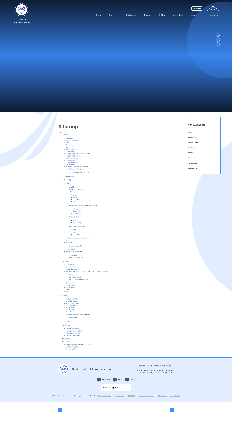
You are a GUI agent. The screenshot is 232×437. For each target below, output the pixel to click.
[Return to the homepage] (63, 369)
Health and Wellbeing (77, 226)
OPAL (67, 240)
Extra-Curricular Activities (78, 279)
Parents (65, 261)
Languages (77, 213)
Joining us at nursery (73, 329)
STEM (71, 191)
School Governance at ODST (79, 172)
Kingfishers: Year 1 (72, 301)
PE (74, 232)
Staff (67, 143)
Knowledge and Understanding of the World (84, 205)
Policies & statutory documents (77, 167)
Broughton (73, 318)
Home (60, 119)
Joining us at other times (74, 333)
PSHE (74, 230)
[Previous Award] (60, 410)
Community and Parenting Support (78, 345)
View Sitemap (119, 396)
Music (75, 220)
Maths (75, 197)
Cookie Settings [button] (175, 396)
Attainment (70, 149)
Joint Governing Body (73, 169)
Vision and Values (72, 141)
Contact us (70, 176)
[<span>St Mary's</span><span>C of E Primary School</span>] (21, 9)
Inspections (70, 151)
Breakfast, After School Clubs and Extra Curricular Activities (87, 271)
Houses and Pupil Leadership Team (78, 314)
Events (68, 289)
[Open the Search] (218, 9)
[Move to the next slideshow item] (218, 40)
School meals (70, 285)
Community (66, 341)
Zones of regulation (76, 246)
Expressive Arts (74, 217)
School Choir (70, 321)
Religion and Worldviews (77, 189)
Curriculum (69, 183)
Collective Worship (76, 257)
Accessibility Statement (146, 396)
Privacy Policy (162, 396)
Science (76, 195)
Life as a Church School (74, 252)
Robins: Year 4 (71, 308)
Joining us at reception (74, 331)
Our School (66, 135)
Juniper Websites (106, 396)
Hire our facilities (71, 349)
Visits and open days (73, 335)
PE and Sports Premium (74, 162)
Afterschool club (75, 277)
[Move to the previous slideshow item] (218, 35)
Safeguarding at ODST (73, 156)
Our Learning (66, 180)
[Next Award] (172, 410)
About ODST (70, 147)
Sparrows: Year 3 (72, 305)
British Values (70, 249)
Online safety (70, 287)
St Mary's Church (72, 347)
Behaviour (69, 242)
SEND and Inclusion (72, 158)
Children (65, 295)
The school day (71, 267)
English (71, 187)
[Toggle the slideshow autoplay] (218, 44)
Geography (77, 211)
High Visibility (131, 396)
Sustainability (70, 164)
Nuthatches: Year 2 (72, 303)
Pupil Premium (71, 160)
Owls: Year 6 (70, 312)
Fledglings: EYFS (71, 299)
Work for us (70, 145)
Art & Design (77, 223)
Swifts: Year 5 (70, 310)
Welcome (69, 138)
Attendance (66, 339)
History (75, 209)
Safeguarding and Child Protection (78, 154)
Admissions (66, 325)
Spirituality (73, 255)
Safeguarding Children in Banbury (77, 238)
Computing (77, 199)
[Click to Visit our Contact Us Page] (207, 8)
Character (76, 234)
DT (74, 202)
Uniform (68, 283)
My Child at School (72, 269)
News (68, 292)
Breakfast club (74, 275)
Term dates (70, 265)
